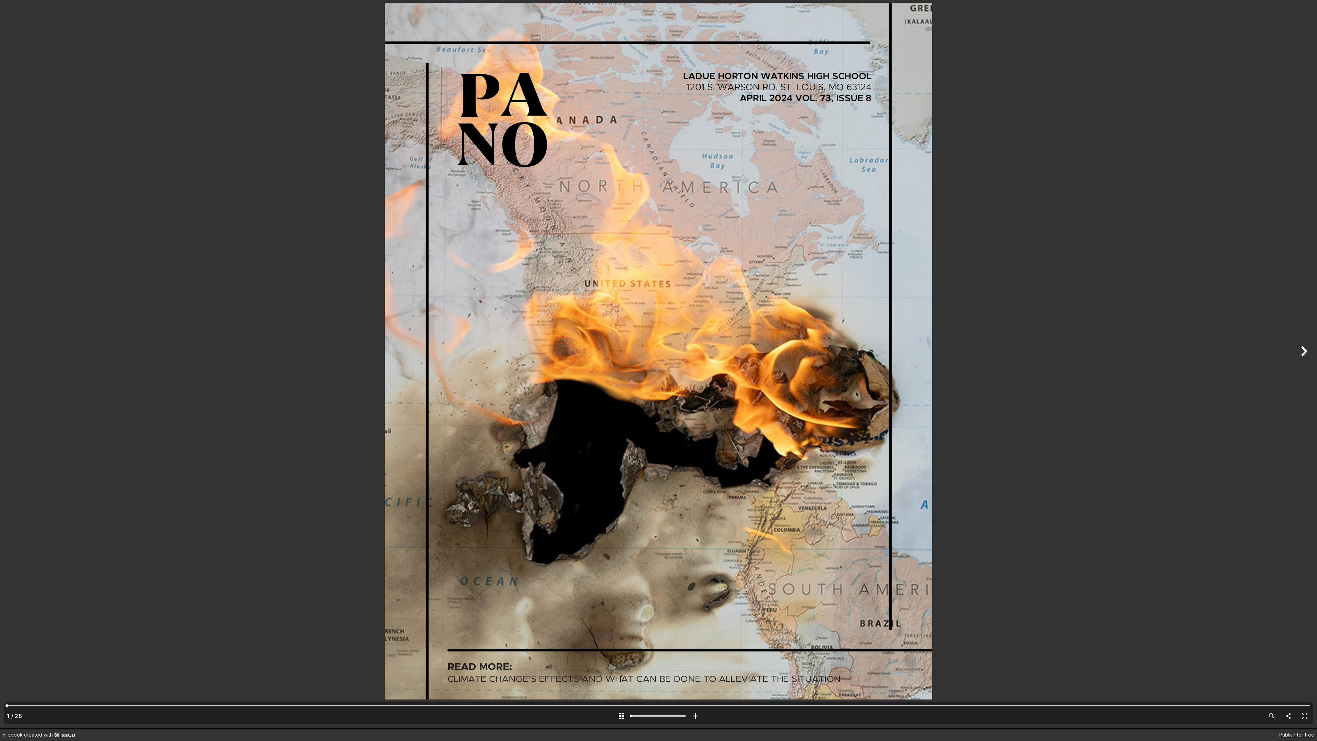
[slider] (658, 716)
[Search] (1272, 716)
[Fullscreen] (1305, 716)
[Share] (1288, 716)
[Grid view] (621, 716)
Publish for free (1296, 735)
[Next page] (1303, 364)
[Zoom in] (695, 716)
